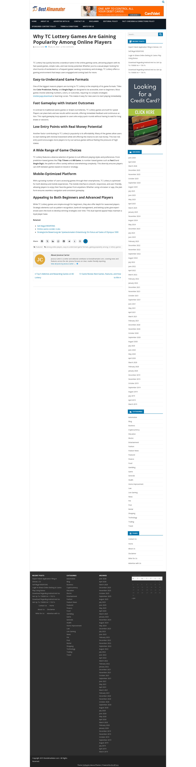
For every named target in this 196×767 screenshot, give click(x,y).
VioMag (85, 765)
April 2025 (132, 204)
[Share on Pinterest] (64, 241)
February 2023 (133, 241)
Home (34, 21)
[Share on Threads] (80, 241)
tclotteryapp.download (42, 96)
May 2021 (132, 308)
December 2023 (134, 229)
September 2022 (134, 254)
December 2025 (134, 170)
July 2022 (131, 262)
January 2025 (133, 212)
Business (131, 425)
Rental (130, 509)
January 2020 (133, 371)
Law (129, 488)
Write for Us (88, 26)
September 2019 (134, 387)
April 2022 (132, 270)
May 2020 (132, 354)
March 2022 (132, 275)
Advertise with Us (61, 21)
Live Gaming (132, 492)
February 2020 (133, 367)
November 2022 (134, 249)
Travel (130, 526)
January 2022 (133, 283)
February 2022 (133, 279)
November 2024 (134, 216)
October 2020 (133, 333)
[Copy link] (85, 241)
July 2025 (131, 191)
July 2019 (131, 396)
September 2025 (134, 183)
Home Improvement (135, 484)
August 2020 (133, 341)
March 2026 (132, 166)
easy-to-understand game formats (75, 247)
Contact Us (79, 21)
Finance (131, 459)
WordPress (115, 765)
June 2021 (132, 304)
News (130, 497)
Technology (132, 517)
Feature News (133, 451)
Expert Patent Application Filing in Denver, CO (145, 47)
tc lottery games (115, 247)
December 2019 (134, 375)
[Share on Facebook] (42, 241)
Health (130, 480)
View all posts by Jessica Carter (63, 264)
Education (132, 434)
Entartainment (133, 442)
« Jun (133, 598)
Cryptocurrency (134, 430)
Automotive (132, 417)
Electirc (131, 438)
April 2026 (132, 162)
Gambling (131, 467)
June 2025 (132, 195)
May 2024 (132, 224)
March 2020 (132, 362)
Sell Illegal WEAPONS (46, 226)
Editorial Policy (110, 21)
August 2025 (133, 187)
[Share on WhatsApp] (58, 241)
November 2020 (134, 329)
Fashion (131, 446)
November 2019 (134, 379)
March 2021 (132, 316)
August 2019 (133, 392)
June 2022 (132, 266)
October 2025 (133, 178)
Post (130, 505)
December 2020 (134, 325)
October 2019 (133, 383)
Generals (131, 476)
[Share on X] (47, 241)
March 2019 (132, 404)
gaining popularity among (98, 247)
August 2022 (133, 258)
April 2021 (132, 312)
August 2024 (133, 220)
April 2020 (132, 358)
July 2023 (131, 233)
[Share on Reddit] (69, 241)
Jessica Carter (40, 47)
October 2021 (133, 296)
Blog (130, 421)
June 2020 (132, 350)
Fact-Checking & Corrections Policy (138, 21)
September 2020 (134, 337)
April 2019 (132, 400)
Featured (39, 247)
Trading (131, 522)
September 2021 (134, 300)
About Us (45, 21)
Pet (129, 501)
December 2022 (134, 245)
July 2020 (131, 346)
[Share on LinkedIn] (53, 241)
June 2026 (132, 158)
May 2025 (132, 199)
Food (130, 463)
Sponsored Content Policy (44, 26)
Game (130, 472)
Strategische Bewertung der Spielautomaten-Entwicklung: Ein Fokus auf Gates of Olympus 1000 (77, 232)
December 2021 (134, 287)
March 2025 (132, 208)
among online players (54, 247)
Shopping (131, 513)
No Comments (68, 47)
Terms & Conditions (69, 26)
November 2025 (134, 174)
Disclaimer (94, 21)
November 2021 (134, 291)
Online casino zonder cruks (48, 229)
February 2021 (133, 321)
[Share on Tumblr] (74, 241)
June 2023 (132, 237)
